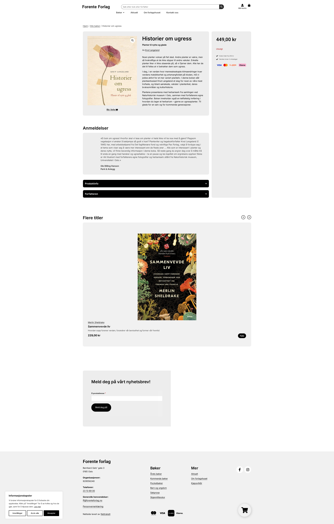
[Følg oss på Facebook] (239, 469)
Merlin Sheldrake (96, 322)
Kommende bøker (159, 478)
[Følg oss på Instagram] (247, 469)
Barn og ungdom (158, 488)
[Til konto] (242, 5)
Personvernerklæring (93, 506)
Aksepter (51, 513)
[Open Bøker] (124, 12)
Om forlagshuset (199, 478)
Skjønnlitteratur (157, 497)
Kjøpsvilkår (196, 483)
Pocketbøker (156, 483)
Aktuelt (194, 474)
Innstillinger (17, 513)
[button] (132, 40)
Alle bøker (95, 26)
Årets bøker (156, 474)
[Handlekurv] (250, 5)
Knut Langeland (152, 50)
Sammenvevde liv (99, 326)
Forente (96, 6)
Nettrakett (105, 514)
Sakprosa (155, 492)
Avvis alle (35, 513)
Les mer (37, 506)
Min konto (242, 8)
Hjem (85, 26)
